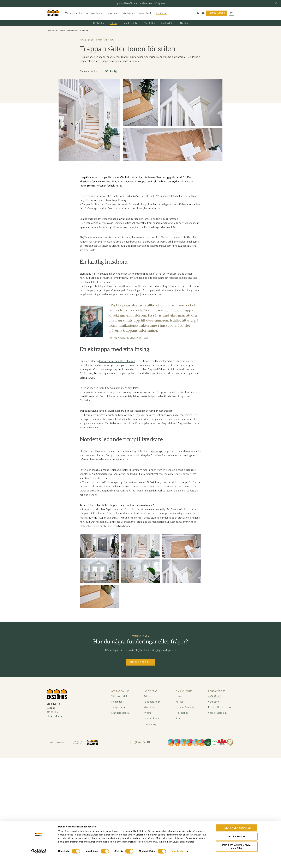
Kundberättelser (131, 23)
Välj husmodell (72, 13)
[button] (276, 3)
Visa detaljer (178, 851)
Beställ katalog (217, 13)
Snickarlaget (156, 451)
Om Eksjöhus (184, 691)
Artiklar (113, 23)
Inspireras (150, 691)
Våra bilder (149, 23)
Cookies (50, 742)
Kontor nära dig (145, 13)
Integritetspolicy (62, 742)
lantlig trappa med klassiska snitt (117, 361)
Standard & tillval (120, 712)
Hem (49, 31)
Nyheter (184, 23)
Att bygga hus (93, 13)
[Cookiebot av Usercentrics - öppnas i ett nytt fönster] (39, 851)
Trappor (62, 31)
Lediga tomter (112, 13)
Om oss (180, 696)
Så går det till (118, 701)
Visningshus (128, 13)
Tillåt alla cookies (236, 828)
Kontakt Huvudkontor (220, 707)
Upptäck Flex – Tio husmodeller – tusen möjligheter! (141, 3)
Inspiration (161, 13)
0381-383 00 (214, 696)
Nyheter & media (185, 707)
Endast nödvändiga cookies (236, 846)
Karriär (179, 701)
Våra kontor (214, 701)
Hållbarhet (182, 712)
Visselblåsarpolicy (217, 712)
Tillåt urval (237, 836)
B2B (178, 718)
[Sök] (199, 13)
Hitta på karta (54, 716)
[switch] (105, 851)
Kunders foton (167, 23)
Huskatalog (98, 23)
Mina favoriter (231, 13)
